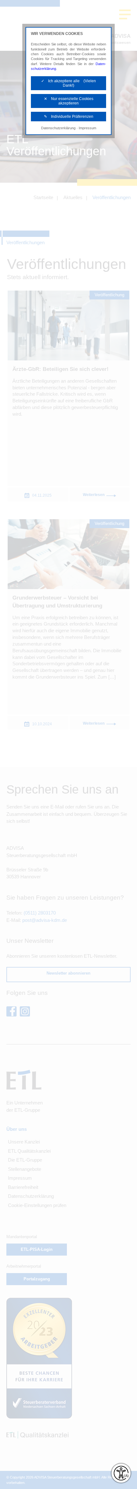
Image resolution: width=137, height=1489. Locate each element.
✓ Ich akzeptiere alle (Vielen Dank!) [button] (68, 83)
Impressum (87, 128)
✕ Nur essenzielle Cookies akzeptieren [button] (68, 101)
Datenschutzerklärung (58, 128)
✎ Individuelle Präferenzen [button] (68, 116)
